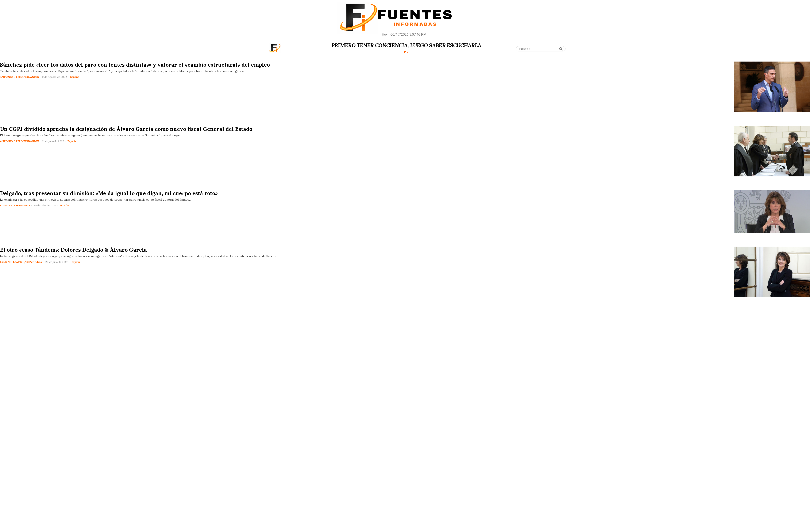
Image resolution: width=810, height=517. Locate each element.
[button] (561, 49)
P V (406, 51)
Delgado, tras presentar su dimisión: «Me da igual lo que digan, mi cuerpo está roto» (109, 193)
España (74, 76)
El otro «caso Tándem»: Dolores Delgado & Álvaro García (73, 250)
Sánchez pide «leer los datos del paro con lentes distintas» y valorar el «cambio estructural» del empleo (135, 65)
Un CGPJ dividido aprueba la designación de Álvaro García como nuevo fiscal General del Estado (126, 129)
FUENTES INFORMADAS (15, 205)
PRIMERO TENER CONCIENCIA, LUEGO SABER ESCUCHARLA (406, 45)
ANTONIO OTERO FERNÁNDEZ (19, 76)
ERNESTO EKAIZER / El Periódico (21, 261)
